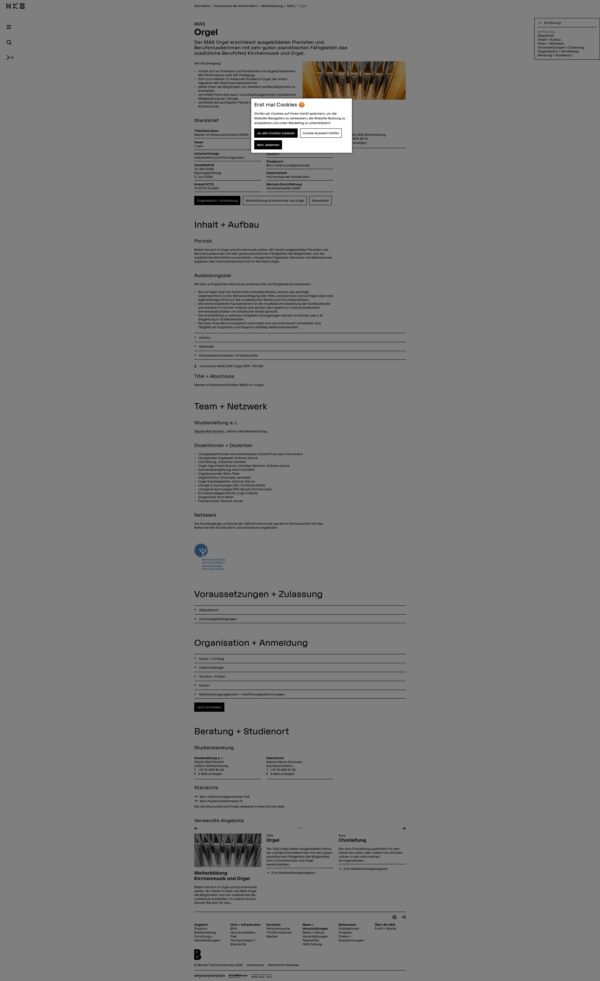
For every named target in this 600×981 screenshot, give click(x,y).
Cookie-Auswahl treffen (321, 133)
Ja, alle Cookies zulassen (276, 133)
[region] (301, 125)
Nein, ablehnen (268, 145)
